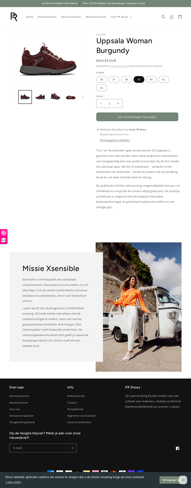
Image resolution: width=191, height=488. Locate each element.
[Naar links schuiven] (13, 97)
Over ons (14, 409)
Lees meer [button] (13, 482)
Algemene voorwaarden (81, 415)
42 (101, 88)
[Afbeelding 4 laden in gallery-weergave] (70, 96)
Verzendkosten (118, 66)
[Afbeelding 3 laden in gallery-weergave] (55, 96)
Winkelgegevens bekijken (115, 140)
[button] (121, 17)
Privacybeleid (75, 409)
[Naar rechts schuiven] (83, 97)
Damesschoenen (19, 396)
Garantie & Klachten (79, 422)
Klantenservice (76, 396)
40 (151, 79)
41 (163, 79)
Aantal (99, 96)
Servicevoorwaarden (21, 415)
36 (101, 79)
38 (126, 79)
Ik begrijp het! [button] (172, 479)
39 (138, 79)
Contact (72, 402)
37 (113, 79)
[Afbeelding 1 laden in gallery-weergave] (25, 96)
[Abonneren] (72, 448)
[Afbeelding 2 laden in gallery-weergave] (40, 96)
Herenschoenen (18, 402)
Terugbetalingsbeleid (22, 422)
